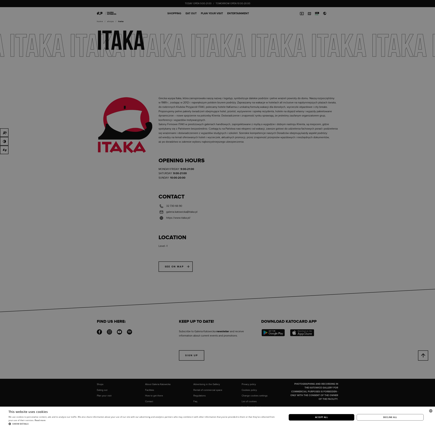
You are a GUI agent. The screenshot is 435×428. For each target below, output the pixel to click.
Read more (40, 420)
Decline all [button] (390, 417)
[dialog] (217, 214)
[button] (143, 423)
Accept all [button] (321, 417)
